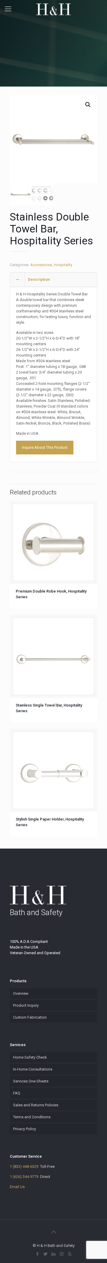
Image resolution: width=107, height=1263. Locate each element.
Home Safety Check (30, 1057)
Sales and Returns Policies (35, 1105)
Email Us (17, 1187)
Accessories (41, 265)
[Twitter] (46, 1254)
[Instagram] (62, 1254)
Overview (21, 993)
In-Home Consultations (32, 1069)
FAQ (16, 1093)
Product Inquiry (26, 1005)
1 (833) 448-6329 (24, 1166)
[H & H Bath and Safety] (53, 8)
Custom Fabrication (30, 1017)
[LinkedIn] (54, 1254)
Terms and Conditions (32, 1117)
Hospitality (63, 265)
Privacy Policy (24, 1129)
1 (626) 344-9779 (24, 1176)
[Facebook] (37, 1254)
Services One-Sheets (30, 1081)
